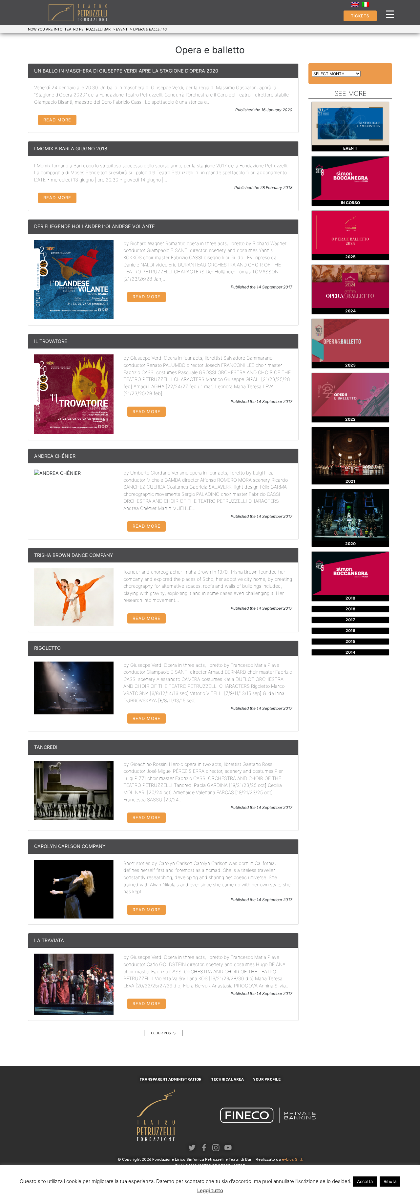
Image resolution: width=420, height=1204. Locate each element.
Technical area (227, 1079)
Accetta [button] (365, 1181)
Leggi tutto (210, 1190)
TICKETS (360, 15)
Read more (57, 119)
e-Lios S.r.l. (292, 1159)
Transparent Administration (170, 1079)
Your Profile (267, 1079)
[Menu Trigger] (390, 14)
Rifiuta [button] (390, 1181)
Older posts (163, 1033)
